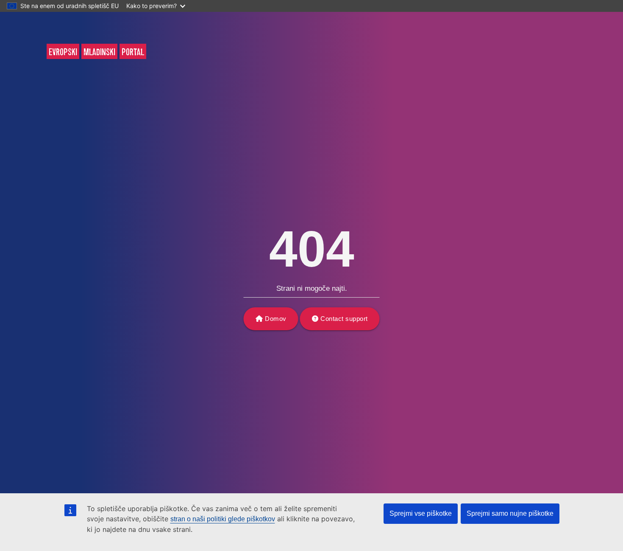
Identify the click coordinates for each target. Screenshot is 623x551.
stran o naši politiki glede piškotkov (222, 519)
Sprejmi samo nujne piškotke (510, 513)
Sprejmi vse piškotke (420, 513)
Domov (275, 318)
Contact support (344, 318)
